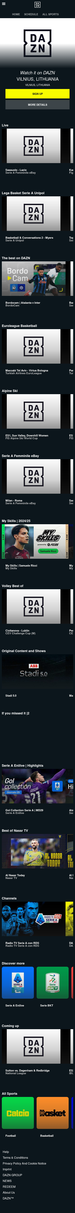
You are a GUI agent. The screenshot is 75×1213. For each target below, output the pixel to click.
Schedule (31, 14)
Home (16, 14)
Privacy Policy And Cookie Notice (24, 1163)
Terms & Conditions (15, 1157)
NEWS (7, 1181)
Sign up (37, 94)
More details (37, 104)
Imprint (7, 1169)
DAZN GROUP (12, 1175)
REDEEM (9, 1186)
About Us (9, 1192)
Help (6, 1152)
